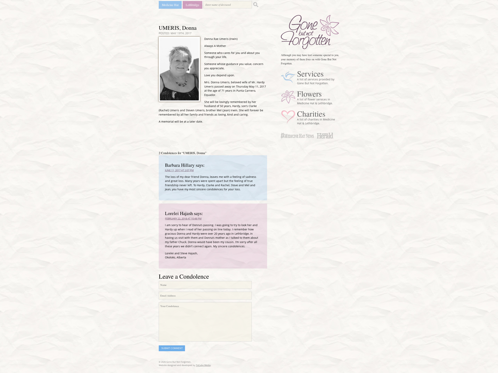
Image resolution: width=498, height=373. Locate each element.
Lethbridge (192, 5)
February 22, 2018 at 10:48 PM (183, 218)
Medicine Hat (170, 5)
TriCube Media (203, 365)
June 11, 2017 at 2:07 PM (179, 170)
